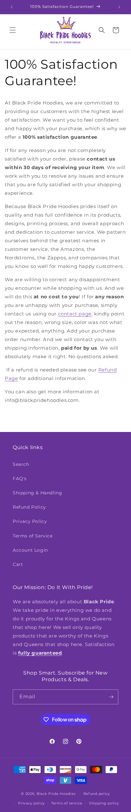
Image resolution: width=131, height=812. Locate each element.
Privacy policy (31, 803)
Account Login (30, 550)
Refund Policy (29, 507)
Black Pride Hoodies (56, 793)
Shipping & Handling (37, 493)
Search (21, 464)
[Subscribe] (111, 696)
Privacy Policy (30, 521)
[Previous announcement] (12, 7)
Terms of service (67, 803)
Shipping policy (104, 803)
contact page (75, 314)
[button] (13, 30)
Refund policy (96, 793)
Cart (18, 564)
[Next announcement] (119, 7)
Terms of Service (33, 536)
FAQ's (20, 478)
